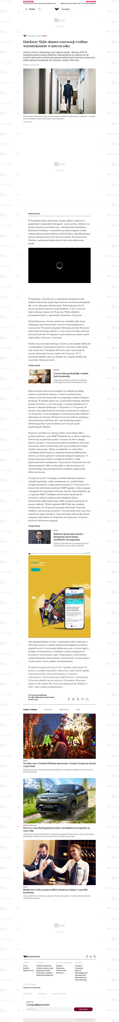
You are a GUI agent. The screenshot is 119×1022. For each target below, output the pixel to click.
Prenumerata (61, 970)
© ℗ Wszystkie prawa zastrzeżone (41, 697)
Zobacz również (30, 709)
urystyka (66, 9)
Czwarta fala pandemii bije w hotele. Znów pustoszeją (71, 375)
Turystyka (31, 36)
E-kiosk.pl (78, 966)
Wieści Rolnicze (80, 977)
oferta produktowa (59, 994)
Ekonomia (56, 370)
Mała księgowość (81, 973)
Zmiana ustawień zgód (44, 968)
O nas (25, 966)
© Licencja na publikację (37, 695)
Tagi (78, 709)
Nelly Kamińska (34, 214)
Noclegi (37, 36)
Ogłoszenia (60, 968)
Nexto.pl (78, 970)
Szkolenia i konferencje (31, 988)
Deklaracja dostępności (44, 975)
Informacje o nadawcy (44, 973)
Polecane (48, 709)
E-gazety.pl (79, 968)
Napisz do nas (28, 970)
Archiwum (60, 973)
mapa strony (27, 994)
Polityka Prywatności (44, 966)
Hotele (44, 36)
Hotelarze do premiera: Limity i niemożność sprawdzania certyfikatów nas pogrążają (68, 537)
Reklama (59, 966)
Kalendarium (42, 994)
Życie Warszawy (81, 980)
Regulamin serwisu (43, 970)
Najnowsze (64, 709)
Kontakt (26, 968)
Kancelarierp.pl (80, 975)
